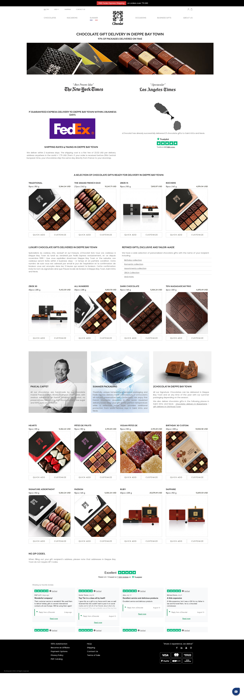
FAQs (89, 643)
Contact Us (92, 651)
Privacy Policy (57, 655)
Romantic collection (133, 264)
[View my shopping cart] (191, 9)
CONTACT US (80, 9)
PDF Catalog (57, 659)
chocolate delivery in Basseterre (191, 404)
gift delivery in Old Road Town (167, 406)
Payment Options (59, 651)
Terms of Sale (93, 655)
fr (48, 9)
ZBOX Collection (131, 272)
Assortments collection (135, 268)
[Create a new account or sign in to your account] (188, 9)
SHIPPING (68, 9)
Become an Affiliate (60, 647)
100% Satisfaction (59, 643)
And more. (129, 276)
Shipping (91, 647)
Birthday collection (133, 260)
